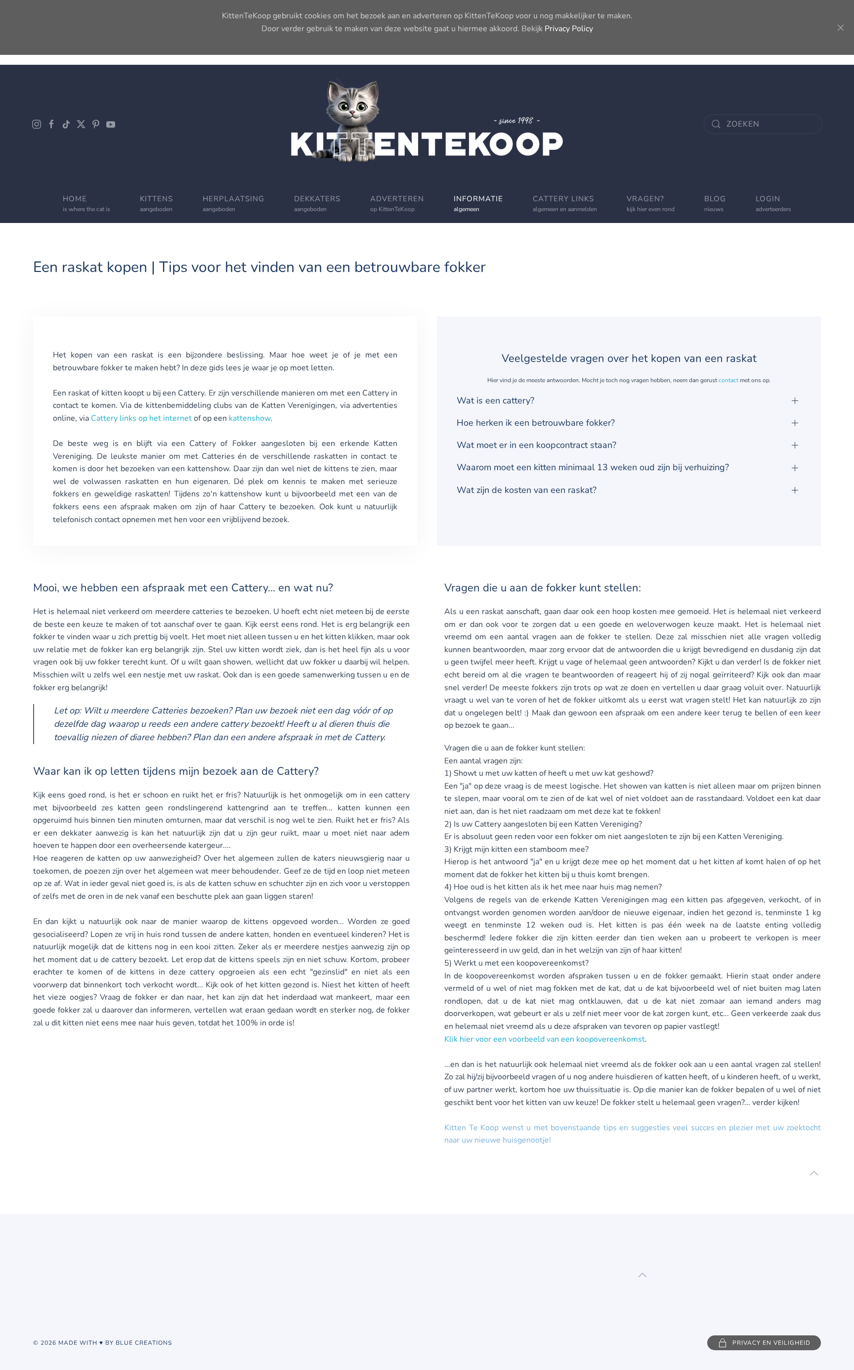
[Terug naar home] (427, 124)
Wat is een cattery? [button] (495, 400)
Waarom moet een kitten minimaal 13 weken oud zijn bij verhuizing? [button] (593, 467)
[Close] (840, 27)
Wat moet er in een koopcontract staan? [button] (536, 445)
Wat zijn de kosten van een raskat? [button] (527, 490)
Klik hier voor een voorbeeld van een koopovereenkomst (544, 1039)
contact (728, 380)
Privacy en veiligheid (771, 1343)
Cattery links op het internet (141, 418)
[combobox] (763, 124)
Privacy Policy (569, 28)
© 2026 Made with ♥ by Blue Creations (102, 1343)
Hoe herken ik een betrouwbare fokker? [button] (536, 423)
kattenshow (249, 418)
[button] (397, 203)
